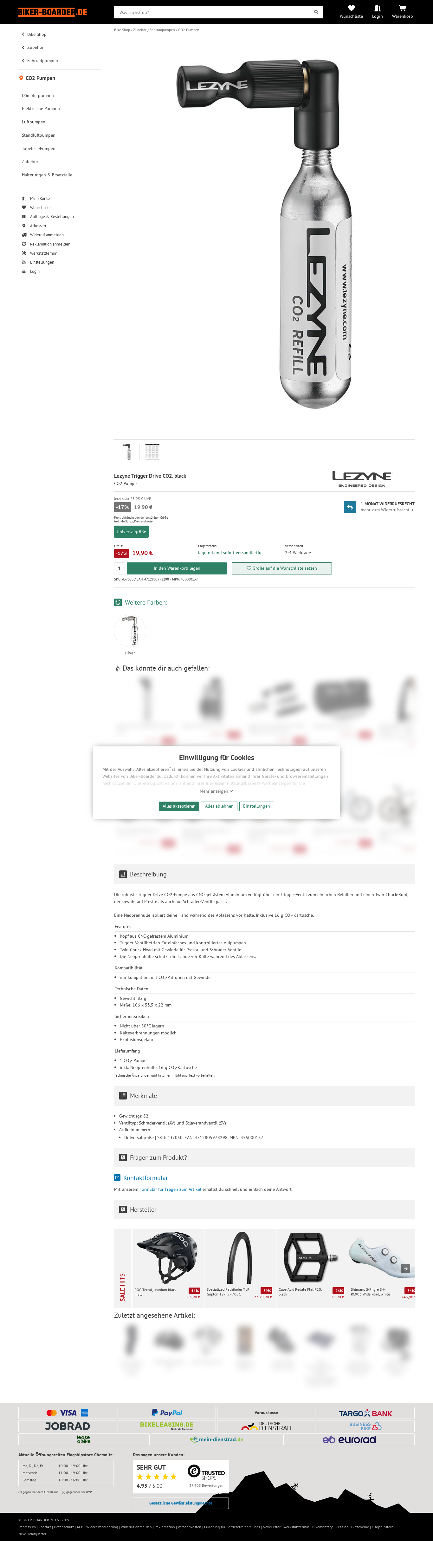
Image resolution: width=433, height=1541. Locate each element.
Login (377, 16)
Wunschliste (351, 16)
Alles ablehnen (219, 806)
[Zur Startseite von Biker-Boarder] (59, 12)
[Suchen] (316, 12)
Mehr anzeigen (214, 791)
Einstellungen (256, 806)
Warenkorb (402, 16)
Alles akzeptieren (179, 806)
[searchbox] (218, 12)
